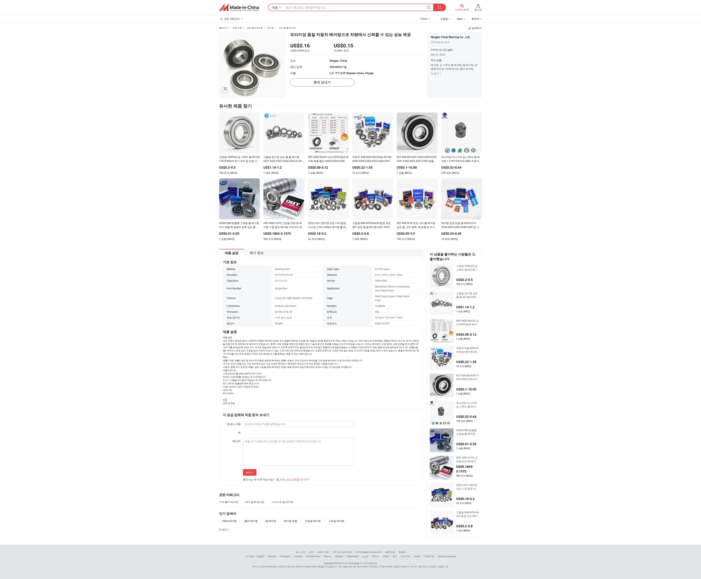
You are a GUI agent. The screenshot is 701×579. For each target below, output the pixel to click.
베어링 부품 (290, 521)
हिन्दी (395, 556)
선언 (311, 552)
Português (285, 556)
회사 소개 (300, 552)
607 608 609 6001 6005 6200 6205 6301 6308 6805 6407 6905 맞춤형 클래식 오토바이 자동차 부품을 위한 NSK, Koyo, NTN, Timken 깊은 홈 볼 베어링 (467, 377)
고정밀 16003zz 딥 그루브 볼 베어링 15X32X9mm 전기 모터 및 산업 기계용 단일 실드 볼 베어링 (467, 267)
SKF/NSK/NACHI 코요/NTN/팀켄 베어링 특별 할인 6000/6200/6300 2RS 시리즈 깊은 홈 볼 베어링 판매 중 (467, 322)
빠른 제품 (390, 552)
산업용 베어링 (313, 521)
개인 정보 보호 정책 (342, 552)
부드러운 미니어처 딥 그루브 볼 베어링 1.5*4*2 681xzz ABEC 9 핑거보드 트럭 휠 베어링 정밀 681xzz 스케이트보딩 (467, 404)
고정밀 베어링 (336, 521)
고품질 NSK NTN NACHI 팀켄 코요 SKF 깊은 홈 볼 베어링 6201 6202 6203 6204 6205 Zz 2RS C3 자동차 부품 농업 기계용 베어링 (467, 514)
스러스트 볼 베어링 (282, 502)
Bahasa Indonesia (447, 556)
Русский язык (313, 556)
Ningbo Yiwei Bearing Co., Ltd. (450, 37)
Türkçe (417, 556)
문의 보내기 (322, 82)
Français (298, 556)
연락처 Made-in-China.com (368, 552)
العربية (365, 556)
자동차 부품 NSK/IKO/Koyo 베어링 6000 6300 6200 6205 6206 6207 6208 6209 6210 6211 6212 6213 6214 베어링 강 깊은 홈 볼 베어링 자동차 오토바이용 (467, 350)
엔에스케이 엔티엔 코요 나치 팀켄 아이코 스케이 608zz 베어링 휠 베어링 (467, 486)
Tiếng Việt (429, 556)
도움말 (444, 18)
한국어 (375, 556)
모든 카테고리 (232, 18)
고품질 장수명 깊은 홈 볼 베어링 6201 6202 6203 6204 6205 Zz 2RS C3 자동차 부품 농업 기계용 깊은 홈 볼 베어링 (467, 295)
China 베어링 (229, 521)
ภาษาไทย (405, 556)
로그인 (478, 9)
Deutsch (339, 556)
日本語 (385, 556)
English (260, 556)
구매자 (423, 18)
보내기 (250, 472)
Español (272, 556)
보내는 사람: (233, 424)
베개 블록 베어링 (254, 502)
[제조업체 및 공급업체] (239, 7)
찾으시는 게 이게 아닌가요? (258, 479)
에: (239, 432)
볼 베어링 (270, 521)
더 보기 (435, 73)
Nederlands (352, 556)
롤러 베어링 (251, 521)
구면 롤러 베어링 (228, 502)
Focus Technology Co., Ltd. (355, 563)
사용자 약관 (323, 552)
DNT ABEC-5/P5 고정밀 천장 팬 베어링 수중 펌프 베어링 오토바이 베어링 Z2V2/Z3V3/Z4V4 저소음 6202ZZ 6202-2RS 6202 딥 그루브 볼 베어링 (467, 459)
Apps (460, 18)
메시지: (236, 441)
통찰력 (402, 552)
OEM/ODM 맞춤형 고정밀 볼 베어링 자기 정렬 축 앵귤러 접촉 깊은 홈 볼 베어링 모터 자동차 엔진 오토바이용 (467, 432)
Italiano (327, 556)
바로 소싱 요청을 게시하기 (293, 479)
